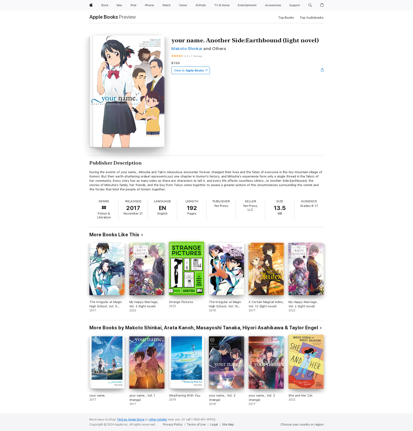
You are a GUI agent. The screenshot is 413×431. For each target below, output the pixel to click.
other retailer (158, 419)
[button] (310, 5)
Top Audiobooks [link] (312, 17)
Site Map (228, 424)
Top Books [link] (286, 17)
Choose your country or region (302, 424)
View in (189, 70)
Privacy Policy (172, 424)
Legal (214, 424)
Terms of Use (196, 424)
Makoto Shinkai (186, 48)
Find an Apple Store (131, 419)
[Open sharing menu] (322, 70)
